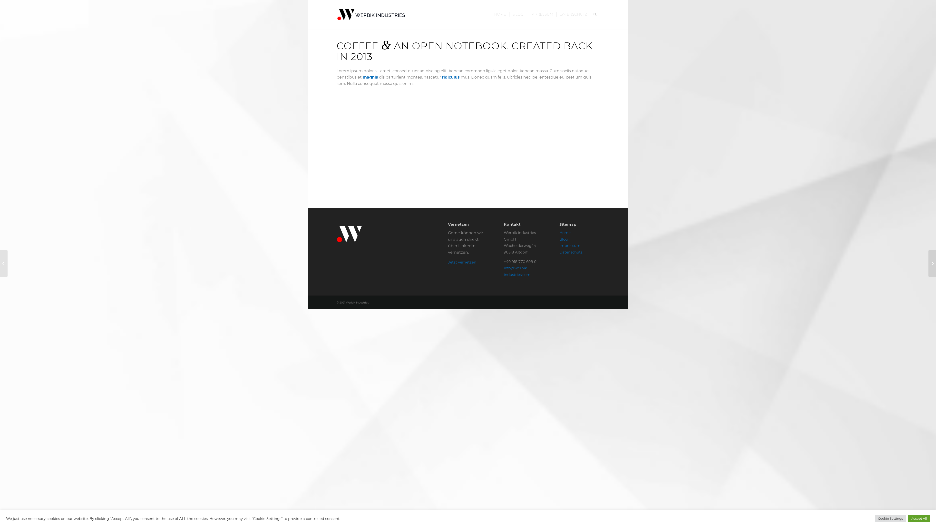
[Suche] (595, 14)
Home (565, 232)
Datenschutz (571, 252)
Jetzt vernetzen (462, 262)
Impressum (569, 245)
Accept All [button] (919, 518)
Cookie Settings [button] (890, 518)
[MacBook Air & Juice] (4, 263)
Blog (563, 239)
